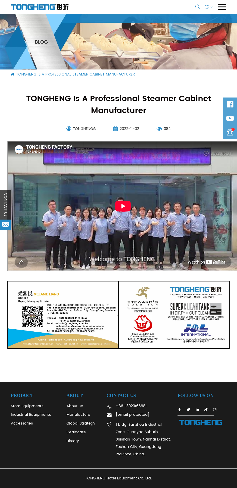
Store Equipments (27, 406)
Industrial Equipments (31, 415)
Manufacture (78, 415)
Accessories (22, 423)
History (72, 441)
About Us (74, 406)
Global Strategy (80, 423)
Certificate (76, 432)
